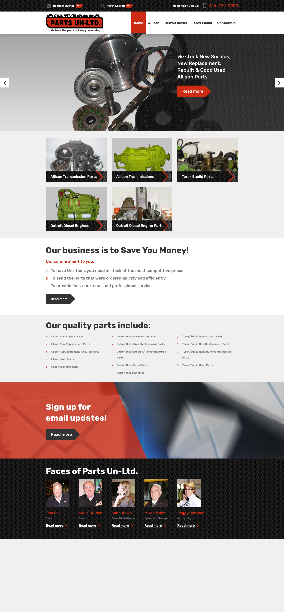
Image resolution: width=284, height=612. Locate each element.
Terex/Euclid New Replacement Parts (205, 344)
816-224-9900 (223, 5)
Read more (192, 91)
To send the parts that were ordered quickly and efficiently (108, 278)
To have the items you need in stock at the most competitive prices (117, 270)
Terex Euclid (202, 23)
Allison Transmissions (64, 366)
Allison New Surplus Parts (67, 336)
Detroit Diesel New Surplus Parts (137, 336)
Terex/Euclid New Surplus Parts (202, 336)
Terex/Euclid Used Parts (197, 365)
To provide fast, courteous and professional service (101, 285)
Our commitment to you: (70, 261)
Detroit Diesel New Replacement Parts (141, 344)
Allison (153, 23)
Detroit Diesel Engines (130, 372)
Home (138, 23)
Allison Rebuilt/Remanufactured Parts (75, 351)
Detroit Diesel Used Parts (132, 365)
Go (78, 5)
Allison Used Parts (62, 359)
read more (54, 525)
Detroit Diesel (176, 23)
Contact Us (226, 23)
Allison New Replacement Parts (70, 344)
